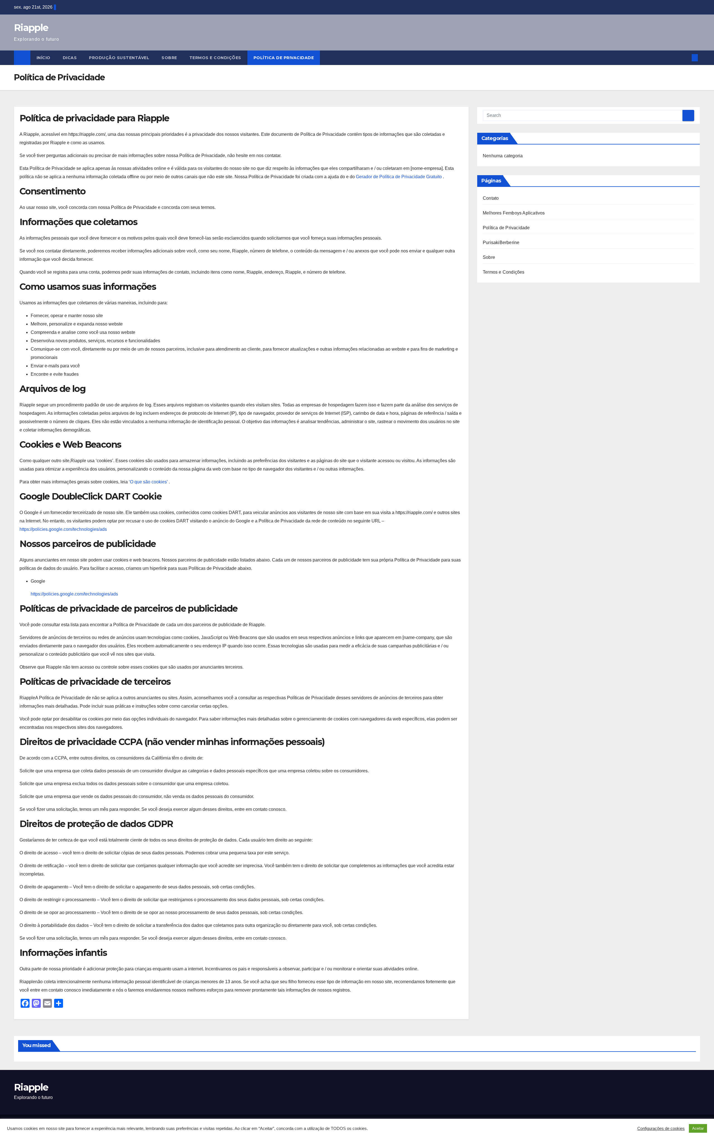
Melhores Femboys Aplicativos (514, 213)
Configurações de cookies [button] (661, 1128)
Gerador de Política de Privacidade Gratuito (399, 176)
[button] (685, 57)
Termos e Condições (215, 57)
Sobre (169, 57)
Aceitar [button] (698, 1128)
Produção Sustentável (119, 57)
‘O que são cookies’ (149, 481)
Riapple (31, 27)
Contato (491, 198)
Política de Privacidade (284, 57)
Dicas (70, 57)
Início (43, 57)
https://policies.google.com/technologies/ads (63, 529)
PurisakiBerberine (501, 242)
